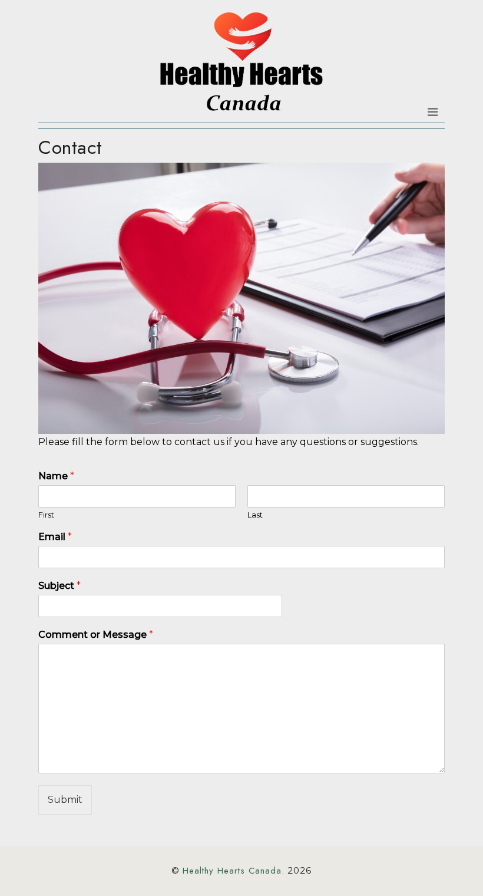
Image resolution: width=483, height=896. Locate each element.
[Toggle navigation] (433, 112)
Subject (59, 585)
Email (55, 536)
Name (56, 476)
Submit (65, 799)
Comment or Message (95, 634)
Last (255, 514)
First (46, 514)
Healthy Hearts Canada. (233, 870)
